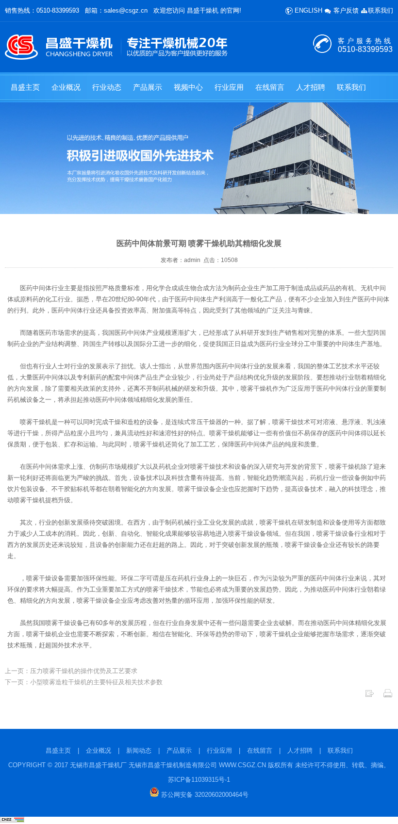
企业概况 (66, 87)
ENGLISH (307, 10)
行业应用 (229, 87)
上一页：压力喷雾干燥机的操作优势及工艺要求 (71, 671)
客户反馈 (345, 10)
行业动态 (106, 87)
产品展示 (147, 87)
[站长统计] (12, 820)
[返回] (369, 696)
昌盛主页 (25, 87)
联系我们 (380, 10)
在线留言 (269, 87)
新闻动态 (138, 750)
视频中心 (188, 87)
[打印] (387, 696)
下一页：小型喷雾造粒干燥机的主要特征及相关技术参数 (84, 682)
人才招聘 (310, 87)
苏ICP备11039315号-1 (199, 779)
